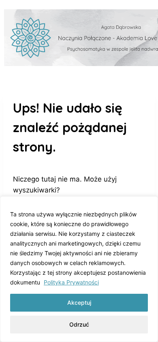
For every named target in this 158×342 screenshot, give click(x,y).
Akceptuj (79, 302)
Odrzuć (79, 324)
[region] (79, 269)
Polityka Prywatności (71, 282)
